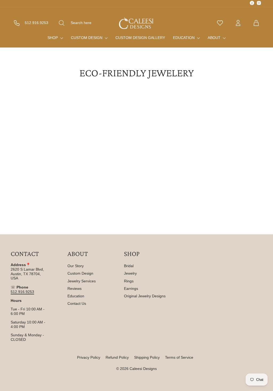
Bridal (129, 266)
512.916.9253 (22, 292)
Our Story (75, 266)
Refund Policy (117, 357)
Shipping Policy (147, 357)
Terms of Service (179, 357)
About (215, 37)
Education (184, 37)
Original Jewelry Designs (145, 296)
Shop (53, 37)
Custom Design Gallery (140, 37)
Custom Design (87, 37)
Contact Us (76, 303)
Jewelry (130, 273)
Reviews (74, 288)
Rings (129, 281)
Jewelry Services (81, 281)
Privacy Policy (88, 357)
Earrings (131, 288)
